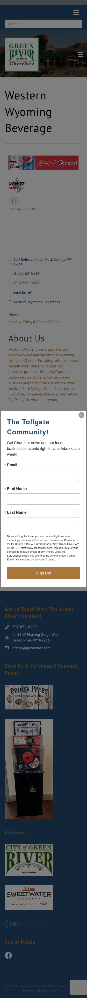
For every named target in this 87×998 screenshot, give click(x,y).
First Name (17, 489)
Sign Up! (43, 573)
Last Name (17, 512)
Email (12, 465)
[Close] (81, 415)
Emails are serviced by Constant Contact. (31, 559)
